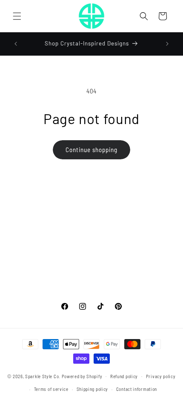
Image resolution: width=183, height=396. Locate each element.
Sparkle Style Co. (42, 376)
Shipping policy (93, 389)
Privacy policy (161, 376)
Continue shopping (91, 149)
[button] (17, 16)
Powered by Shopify (82, 376)
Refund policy (124, 376)
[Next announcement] (167, 43)
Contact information (136, 389)
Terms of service (51, 389)
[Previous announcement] (15, 43)
